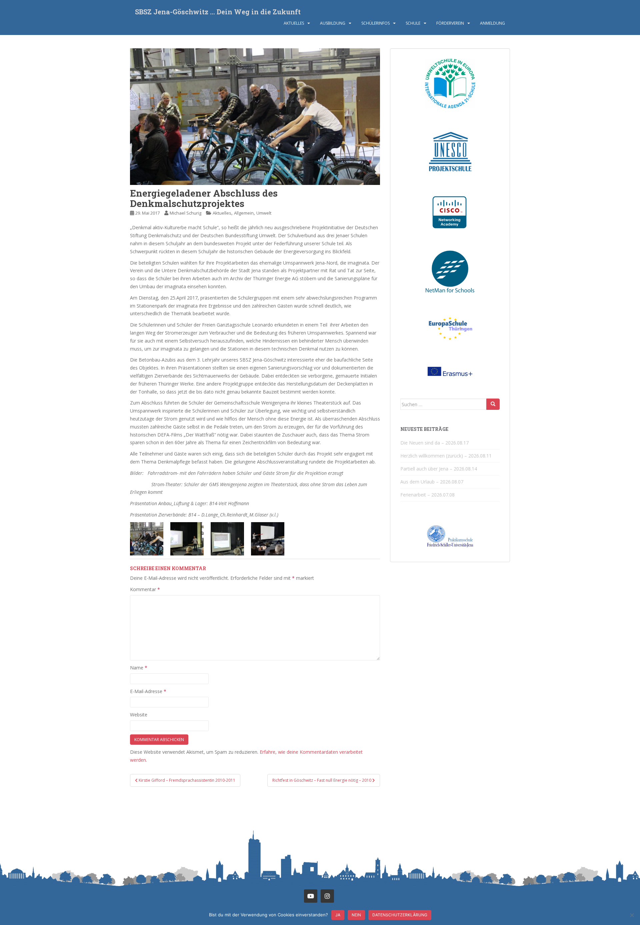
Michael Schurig (185, 213)
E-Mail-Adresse (148, 691)
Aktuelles (294, 23)
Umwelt (263, 213)
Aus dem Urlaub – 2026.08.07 (431, 481)
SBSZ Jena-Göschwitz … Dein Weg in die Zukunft (218, 11)
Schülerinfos (375, 23)
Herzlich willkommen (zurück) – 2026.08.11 (446, 456)
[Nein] (631, 915)
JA (337, 914)
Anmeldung (492, 23)
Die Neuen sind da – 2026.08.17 (434, 443)
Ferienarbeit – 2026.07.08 (427, 494)
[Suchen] (493, 404)
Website (138, 714)
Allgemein (244, 213)
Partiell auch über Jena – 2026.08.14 (438, 468)
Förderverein (450, 23)
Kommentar (145, 589)
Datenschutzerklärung (399, 914)
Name (138, 667)
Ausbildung (332, 23)
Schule (413, 23)
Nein (356, 914)
